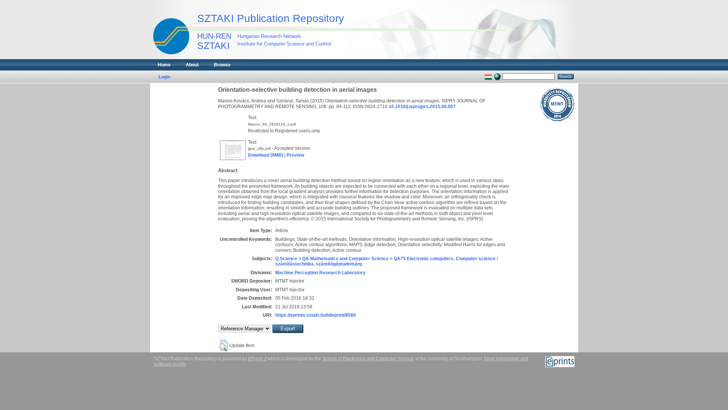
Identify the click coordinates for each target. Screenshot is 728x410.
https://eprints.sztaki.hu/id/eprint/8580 (315, 315)
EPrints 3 (257, 358)
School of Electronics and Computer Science (368, 358)
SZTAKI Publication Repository (270, 18)
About (192, 65)
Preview (295, 155)
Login (164, 77)
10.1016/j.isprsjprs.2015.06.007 (422, 106)
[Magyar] (488, 76)
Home (164, 65)
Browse (222, 65)
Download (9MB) (265, 155)
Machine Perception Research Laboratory (320, 272)
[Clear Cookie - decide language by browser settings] (497, 76)
